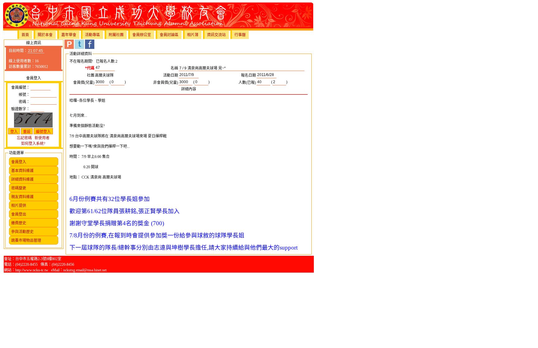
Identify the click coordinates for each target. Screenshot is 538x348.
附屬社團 (116, 35)
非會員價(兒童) (165, 82)
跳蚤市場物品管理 (26, 240)
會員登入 (18, 162)
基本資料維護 (22, 171)
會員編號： (20, 87)
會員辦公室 (141, 35)
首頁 (25, 35)
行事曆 (240, 35)
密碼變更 (18, 188)
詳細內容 (188, 89)
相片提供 (18, 205)
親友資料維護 (22, 197)
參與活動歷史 (22, 232)
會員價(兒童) (83, 82)
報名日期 (248, 75)
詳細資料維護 (22, 179)
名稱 (174, 68)
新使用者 (42, 138)
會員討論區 (169, 35)
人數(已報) (247, 82)
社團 (90, 75)
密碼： (24, 102)
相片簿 (192, 35)
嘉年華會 (68, 35)
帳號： (24, 95)
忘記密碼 (24, 138)
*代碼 (89, 68)
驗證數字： (20, 109)
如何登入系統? (33, 143)
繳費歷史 (18, 223)
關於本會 (45, 35)
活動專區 (92, 35)
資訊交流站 (216, 35)
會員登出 (18, 214)
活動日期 (170, 75)
